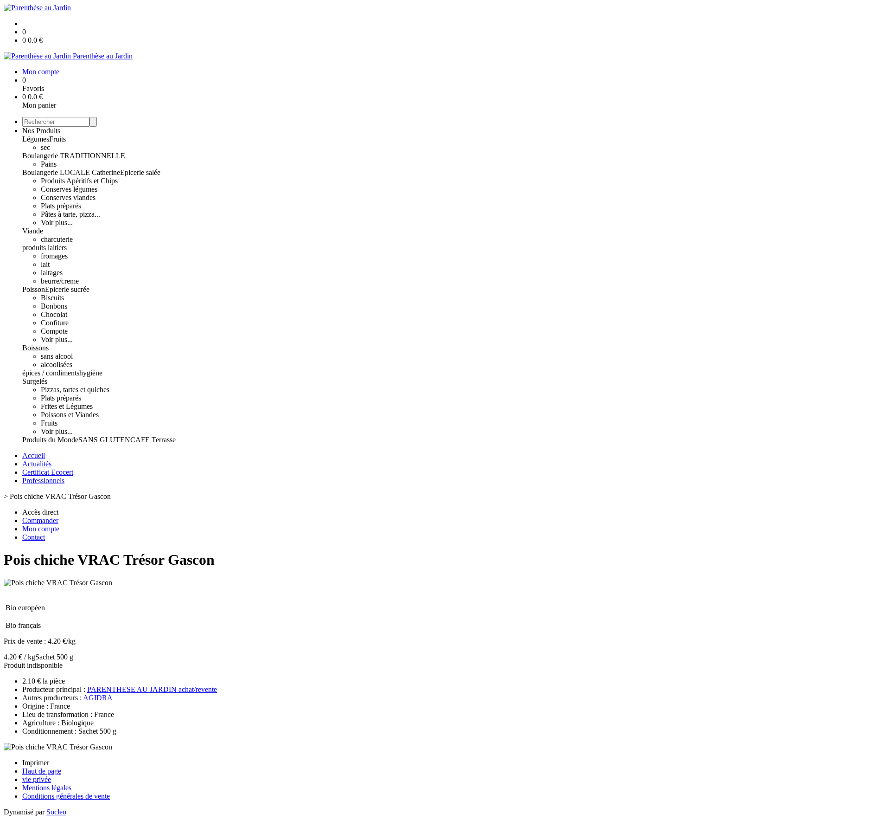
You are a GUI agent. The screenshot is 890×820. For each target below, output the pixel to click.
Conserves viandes (68, 197)
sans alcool (57, 356)
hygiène (90, 373)
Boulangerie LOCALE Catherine (71, 172)
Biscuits (52, 298)
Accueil (33, 455)
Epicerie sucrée (67, 289)
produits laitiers (44, 248)
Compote (54, 331)
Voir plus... (57, 222)
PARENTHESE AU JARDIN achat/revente (152, 689)
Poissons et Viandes (70, 415)
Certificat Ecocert (47, 472)
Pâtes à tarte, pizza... (70, 214)
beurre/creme (60, 281)
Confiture (55, 323)
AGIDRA (98, 698)
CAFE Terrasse (153, 440)
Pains (49, 164)
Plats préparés (61, 206)
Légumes (35, 139)
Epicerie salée (140, 172)
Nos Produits (41, 131)
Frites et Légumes (67, 406)
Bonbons (54, 306)
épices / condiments (50, 373)
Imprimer (35, 763)
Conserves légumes (69, 189)
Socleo (56, 812)
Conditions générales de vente (66, 796)
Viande (32, 231)
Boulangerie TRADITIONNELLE (73, 156)
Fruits (57, 139)
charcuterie (57, 239)
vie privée (36, 779)
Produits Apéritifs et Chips (79, 181)
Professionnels (43, 480)
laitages (52, 273)
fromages (54, 256)
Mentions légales (46, 788)
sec (45, 147)
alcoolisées (56, 364)
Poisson (33, 289)
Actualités (36, 464)
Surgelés (34, 381)
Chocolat (54, 314)
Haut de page (41, 771)
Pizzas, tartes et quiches (75, 390)
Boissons (35, 348)
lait (45, 264)
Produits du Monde (50, 440)
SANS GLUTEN (104, 440)
